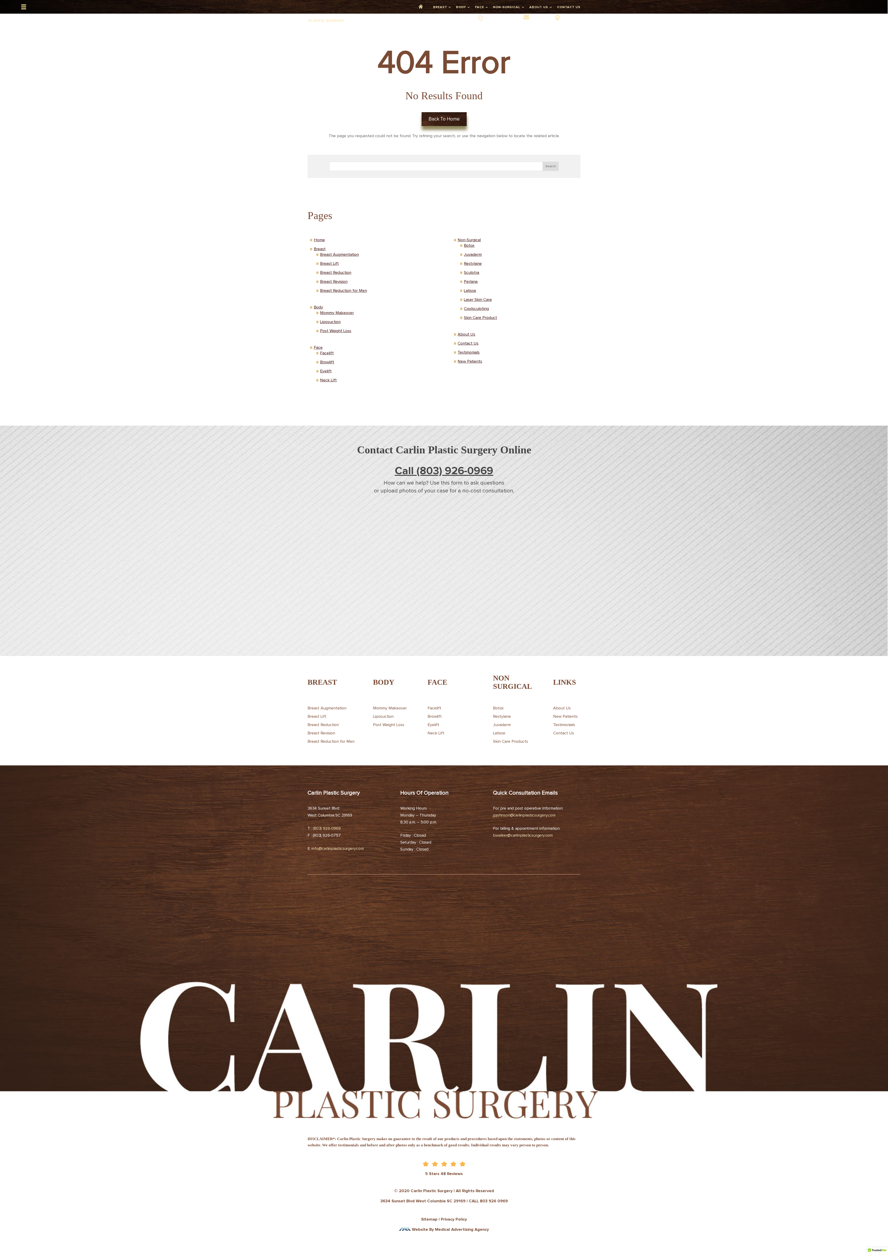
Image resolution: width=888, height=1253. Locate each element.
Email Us (540, 17)
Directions (571, 17)
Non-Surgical (506, 7)
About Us (538, 7)
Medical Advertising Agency (462, 1230)
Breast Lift (329, 264)
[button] (23, 7)
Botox (469, 246)
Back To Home (444, 119)
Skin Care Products (510, 741)
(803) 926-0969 (500, 17)
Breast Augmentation (339, 255)
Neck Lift (328, 380)
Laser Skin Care (478, 300)
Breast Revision (334, 282)
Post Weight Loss (335, 331)
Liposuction (330, 322)
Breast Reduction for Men (343, 291)
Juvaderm (473, 255)
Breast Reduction (335, 273)
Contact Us (568, 7)
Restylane (473, 264)
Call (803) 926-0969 (444, 471)
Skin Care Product (480, 318)
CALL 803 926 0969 (488, 1201)
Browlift (327, 362)
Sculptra (471, 273)
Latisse (470, 291)
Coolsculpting (476, 309)
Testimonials (469, 352)
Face (479, 7)
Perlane (471, 282)
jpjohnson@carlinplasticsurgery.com (524, 815)
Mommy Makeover (337, 313)
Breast (440, 7)
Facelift (327, 353)
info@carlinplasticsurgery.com (337, 849)
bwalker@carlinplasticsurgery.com (523, 835)
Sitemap (429, 1219)
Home (423, 7)
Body (461, 7)
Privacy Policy (454, 1219)
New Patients (470, 361)
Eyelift (326, 371)
